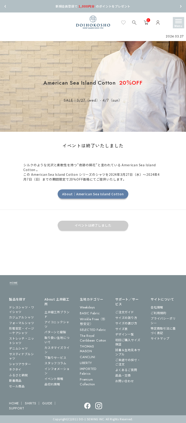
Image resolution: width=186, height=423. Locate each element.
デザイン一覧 (124, 334)
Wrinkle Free (92, 321)
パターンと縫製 (55, 332)
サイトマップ (160, 338)
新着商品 (15, 380)
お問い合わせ (124, 381)
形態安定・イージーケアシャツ (21, 330)
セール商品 (17, 386)
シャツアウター (20, 364)
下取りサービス (55, 357)
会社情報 (157, 307)
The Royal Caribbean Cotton (93, 338)
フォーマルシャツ (21, 323)
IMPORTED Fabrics (88, 371)
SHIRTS (30, 403)
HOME (14, 282)
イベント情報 (53, 379)
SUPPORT (16, 408)
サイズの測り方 (126, 317)
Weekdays (87, 307)
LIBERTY (86, 363)
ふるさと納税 (18, 375)
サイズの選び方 (126, 323)
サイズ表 (121, 329)
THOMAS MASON (87, 348)
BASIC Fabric (90, 313)
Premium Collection (87, 381)
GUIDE (47, 403)
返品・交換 (123, 375)
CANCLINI (87, 357)
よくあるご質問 (126, 370)
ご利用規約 (158, 313)
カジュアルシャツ (21, 317)
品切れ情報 (52, 384)
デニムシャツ (18, 348)
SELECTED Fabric (93, 330)
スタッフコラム (55, 363)
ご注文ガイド (124, 312)
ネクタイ (15, 369)
